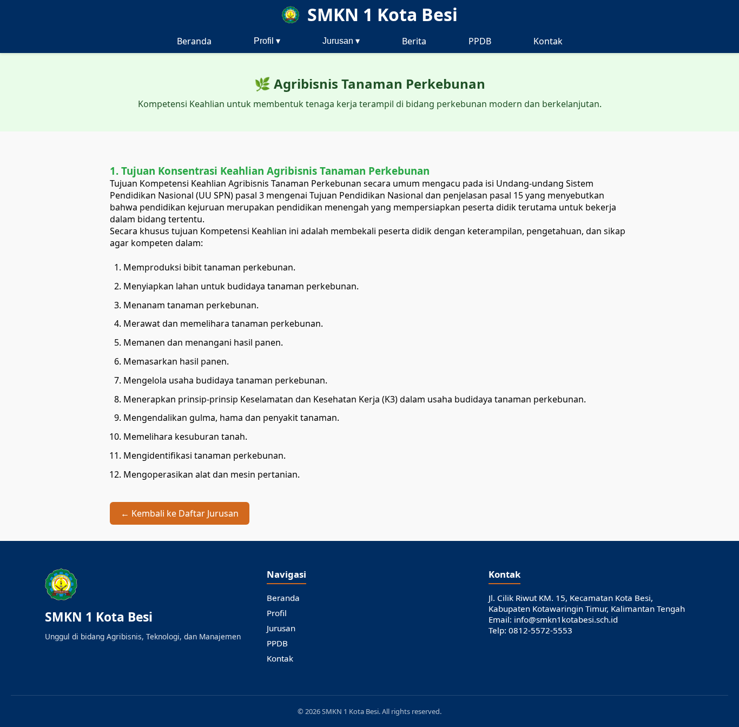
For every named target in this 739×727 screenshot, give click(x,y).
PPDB (480, 41)
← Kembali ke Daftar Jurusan (180, 513)
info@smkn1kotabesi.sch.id (566, 619)
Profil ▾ (267, 40)
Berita (414, 41)
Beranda (194, 41)
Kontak (548, 41)
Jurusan (281, 628)
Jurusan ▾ (341, 40)
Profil (277, 612)
